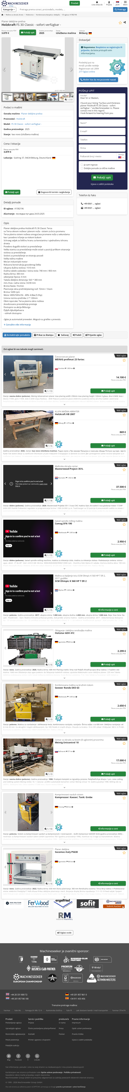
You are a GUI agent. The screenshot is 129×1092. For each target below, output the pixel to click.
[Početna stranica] (2, 15)
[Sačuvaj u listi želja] (120, 23)
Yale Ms (17, 1010)
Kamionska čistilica (54, 1010)
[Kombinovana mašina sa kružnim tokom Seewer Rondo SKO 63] (28, 702)
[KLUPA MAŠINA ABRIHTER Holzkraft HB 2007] (28, 429)
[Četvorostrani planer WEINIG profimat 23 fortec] (28, 374)
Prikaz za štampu (44, 335)
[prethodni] (4, 69)
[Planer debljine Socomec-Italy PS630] (28, 867)
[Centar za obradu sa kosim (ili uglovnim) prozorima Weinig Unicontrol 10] (28, 757)
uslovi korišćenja (79, 1087)
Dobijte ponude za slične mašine (99, 168)
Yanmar (7, 1010)
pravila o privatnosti (64, 1087)
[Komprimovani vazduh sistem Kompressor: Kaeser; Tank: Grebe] (28, 812)
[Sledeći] (71, 69)
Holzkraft (20, 118)
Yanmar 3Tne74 (118, 1010)
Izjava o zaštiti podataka (102, 184)
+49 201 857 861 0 (78, 994)
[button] (125, 3)
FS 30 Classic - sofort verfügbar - (26, 124)
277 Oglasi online (87, 71)
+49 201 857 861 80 (19, 998)
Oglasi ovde (66, 932)
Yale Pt (69, 1010)
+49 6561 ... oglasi (92, 203)
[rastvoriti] (64, 404)
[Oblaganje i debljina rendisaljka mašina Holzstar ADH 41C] (28, 648)
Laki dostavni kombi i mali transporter (92, 1010)
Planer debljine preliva (31, 113)
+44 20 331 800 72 (19, 994)
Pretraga (121, 9)
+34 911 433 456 (77, 998)
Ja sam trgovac (91, 164)
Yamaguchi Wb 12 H (33, 1010)
